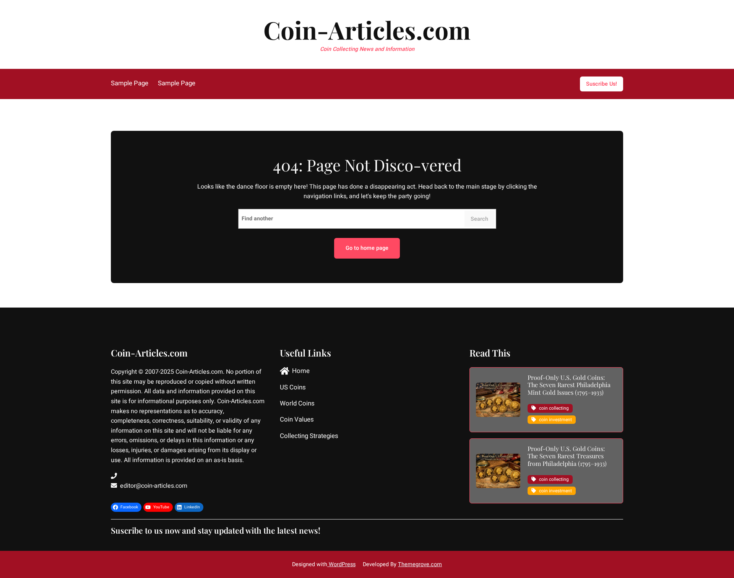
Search (479, 219)
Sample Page (129, 84)
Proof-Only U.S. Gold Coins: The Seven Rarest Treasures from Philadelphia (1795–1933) (567, 456)
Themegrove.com (420, 564)
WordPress (341, 564)
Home (301, 371)
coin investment (555, 419)
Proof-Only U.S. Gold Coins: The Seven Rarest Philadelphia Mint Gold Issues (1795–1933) (569, 385)
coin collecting (554, 408)
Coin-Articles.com (367, 29)
